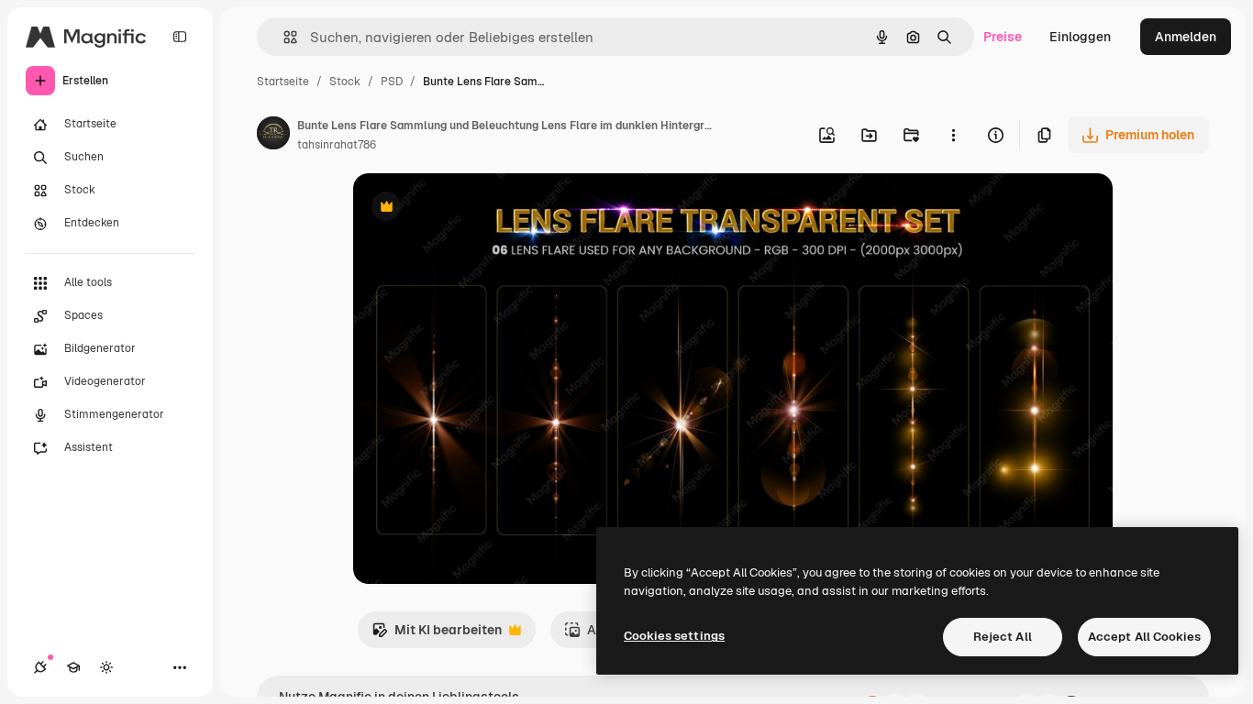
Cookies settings (674, 636)
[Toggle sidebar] (179, 36)
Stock (344, 81)
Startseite (283, 81)
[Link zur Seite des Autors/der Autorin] (273, 135)
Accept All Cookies (1144, 636)
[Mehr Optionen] (953, 134)
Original (470, 208)
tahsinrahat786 (336, 145)
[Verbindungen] (40, 667)
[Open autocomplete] (283, 37)
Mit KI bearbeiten (436, 635)
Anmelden (1185, 36)
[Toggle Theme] (106, 667)
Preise (1002, 36)
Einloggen (1080, 36)
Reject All (1002, 636)
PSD (392, 81)
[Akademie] (73, 667)
